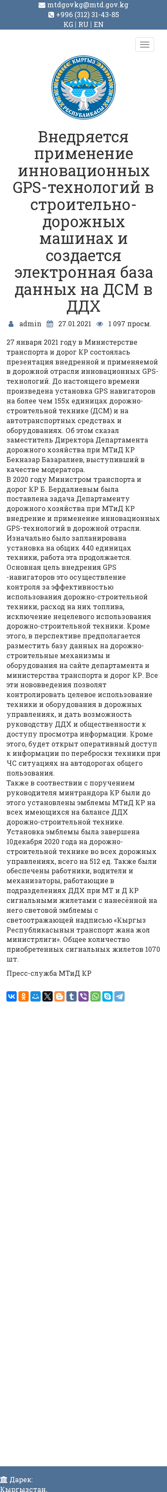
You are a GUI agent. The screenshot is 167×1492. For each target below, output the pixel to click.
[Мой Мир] (35, 996)
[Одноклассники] (23, 996)
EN (99, 24)
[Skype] (107, 996)
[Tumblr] (71, 996)
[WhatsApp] (95, 996)
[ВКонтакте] (11, 996)
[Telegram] (119, 996)
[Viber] (83, 996)
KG (68, 24)
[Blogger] (59, 996)
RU (83, 24)
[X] (47, 996)
